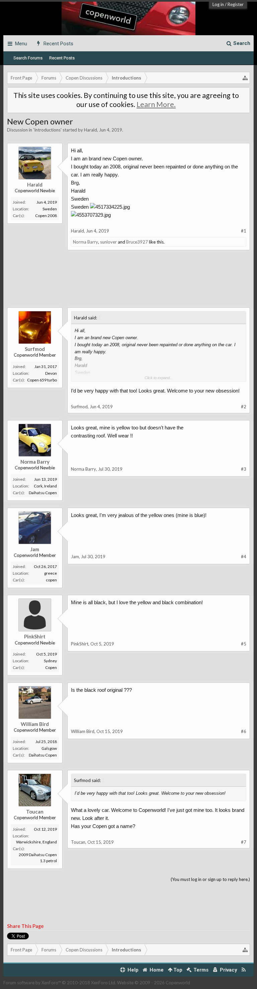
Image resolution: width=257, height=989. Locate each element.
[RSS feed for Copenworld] (244, 970)
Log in (218, 4)
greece (50, 573)
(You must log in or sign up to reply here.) (210, 879)
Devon (51, 373)
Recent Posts (62, 57)
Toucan (35, 812)
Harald (90, 130)
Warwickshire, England (36, 841)
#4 (243, 556)
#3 (243, 469)
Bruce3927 (137, 242)
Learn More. (156, 104)
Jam (34, 549)
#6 (243, 731)
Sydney (50, 660)
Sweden (49, 208)
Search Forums (27, 57)
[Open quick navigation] (245, 78)
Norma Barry (85, 242)
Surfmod (35, 349)
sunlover (108, 242)
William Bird (35, 724)
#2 (243, 406)
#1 (243, 230)
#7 (243, 842)
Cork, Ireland (45, 485)
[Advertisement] (128, 284)
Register (236, 4)
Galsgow (49, 748)
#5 (243, 643)
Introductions (47, 130)
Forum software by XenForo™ (59, 982)
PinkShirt (35, 636)
